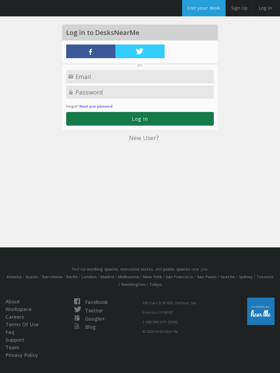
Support (14, 339)
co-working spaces (99, 269)
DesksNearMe (38, 8)
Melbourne (128, 276)
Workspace (18, 309)
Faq (9, 332)
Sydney (246, 276)
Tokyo (155, 284)
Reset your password (96, 106)
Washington (133, 284)
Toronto (264, 276)
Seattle (227, 276)
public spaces (176, 269)
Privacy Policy (21, 355)
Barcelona (52, 276)
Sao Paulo (207, 276)
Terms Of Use (22, 324)
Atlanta (14, 276)
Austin (31, 276)
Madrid (107, 276)
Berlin (72, 276)
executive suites (136, 269)
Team (12, 347)
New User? (144, 137)
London (89, 276)
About (12, 301)
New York (152, 276)
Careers (14, 316)
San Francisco (179, 276)
